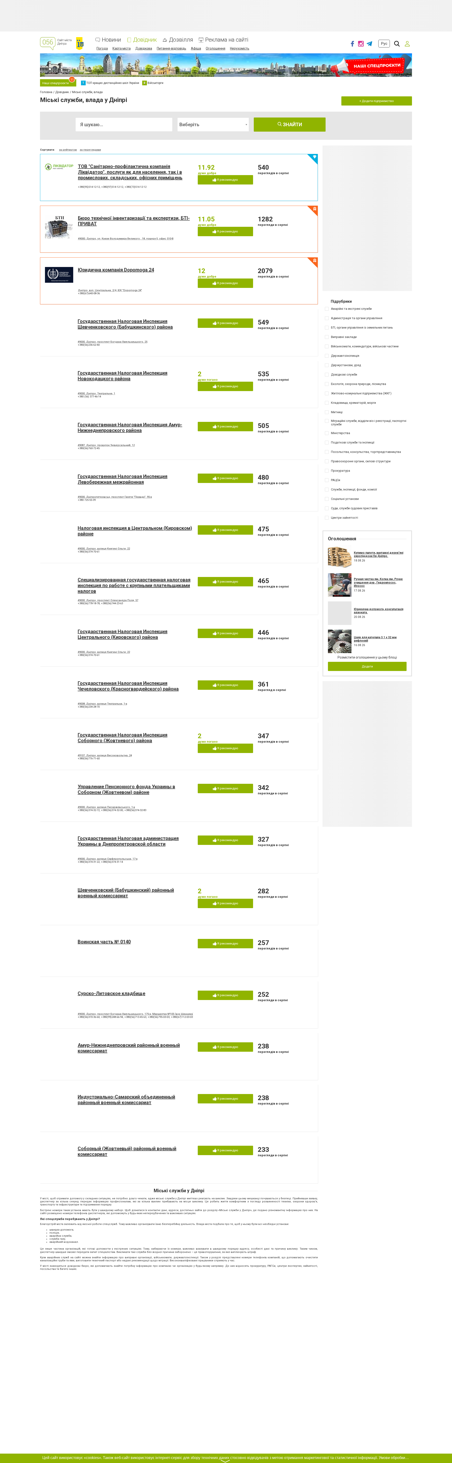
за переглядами (90, 149)
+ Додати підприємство (376, 101)
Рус (384, 43)
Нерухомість (239, 48)
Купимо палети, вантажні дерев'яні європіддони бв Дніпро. (378, 554)
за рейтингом (68, 149)
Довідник (145, 40)
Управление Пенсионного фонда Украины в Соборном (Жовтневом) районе (126, 789)
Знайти (292, 124)
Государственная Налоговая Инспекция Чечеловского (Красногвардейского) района (128, 686)
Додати (367, 666)
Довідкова (143, 48)
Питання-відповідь (171, 48)
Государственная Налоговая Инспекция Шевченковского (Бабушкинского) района (125, 324)
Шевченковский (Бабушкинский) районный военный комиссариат (126, 892)
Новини (111, 40)
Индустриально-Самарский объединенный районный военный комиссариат (126, 1099)
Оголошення (215, 48)
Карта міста (122, 48)
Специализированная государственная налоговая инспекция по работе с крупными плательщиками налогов (134, 585)
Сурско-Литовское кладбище (111, 993)
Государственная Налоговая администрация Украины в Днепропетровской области (128, 841)
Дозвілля (181, 40)
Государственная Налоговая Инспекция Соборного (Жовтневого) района (122, 737)
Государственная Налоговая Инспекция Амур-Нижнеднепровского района (130, 427)
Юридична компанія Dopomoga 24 (116, 270)
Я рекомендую (227, 179)
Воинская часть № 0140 (104, 942)
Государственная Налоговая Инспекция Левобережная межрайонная (122, 479)
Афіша (196, 48)
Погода (102, 48)
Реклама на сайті (226, 40)
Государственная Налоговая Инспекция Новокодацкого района (122, 375)
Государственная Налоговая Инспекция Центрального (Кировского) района (122, 634)
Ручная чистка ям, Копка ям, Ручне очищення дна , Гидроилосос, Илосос (378, 582)
